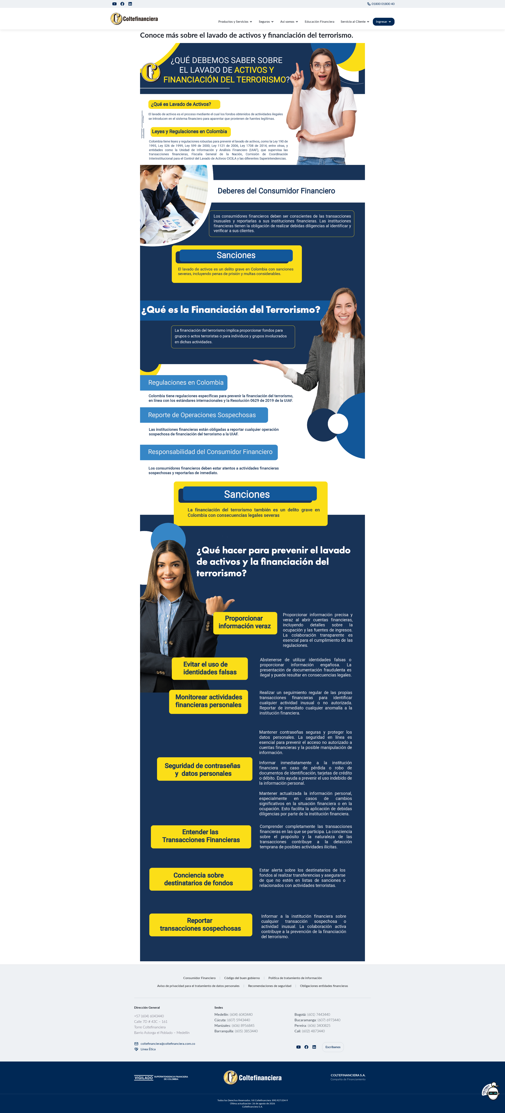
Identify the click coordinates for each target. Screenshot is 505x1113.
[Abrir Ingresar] (389, 21)
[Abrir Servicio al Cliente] (368, 21)
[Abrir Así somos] (296, 21)
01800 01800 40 (383, 4)
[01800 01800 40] (369, 4)
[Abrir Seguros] (272, 21)
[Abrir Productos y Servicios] (250, 21)
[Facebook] (122, 4)
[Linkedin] (130, 4)
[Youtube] (114, 4)
